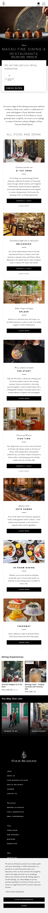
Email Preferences (15, 816)
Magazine (11, 839)
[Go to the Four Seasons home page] (3, 3)
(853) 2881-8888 (18, 57)
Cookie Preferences (24, 899)
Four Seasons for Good (17, 780)
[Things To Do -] (15, 719)
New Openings (13, 834)
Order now (24, 642)
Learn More (23, 206)
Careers (10, 789)
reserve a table (24, 201)
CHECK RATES (14, 88)
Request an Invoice (15, 807)
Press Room (12, 830)
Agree (24, 905)
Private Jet (12, 857)
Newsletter (12, 843)
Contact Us (32, 57)
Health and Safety (15, 784)
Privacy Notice (10, 892)
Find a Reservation (15, 812)
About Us (11, 776)
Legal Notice (20, 892)
